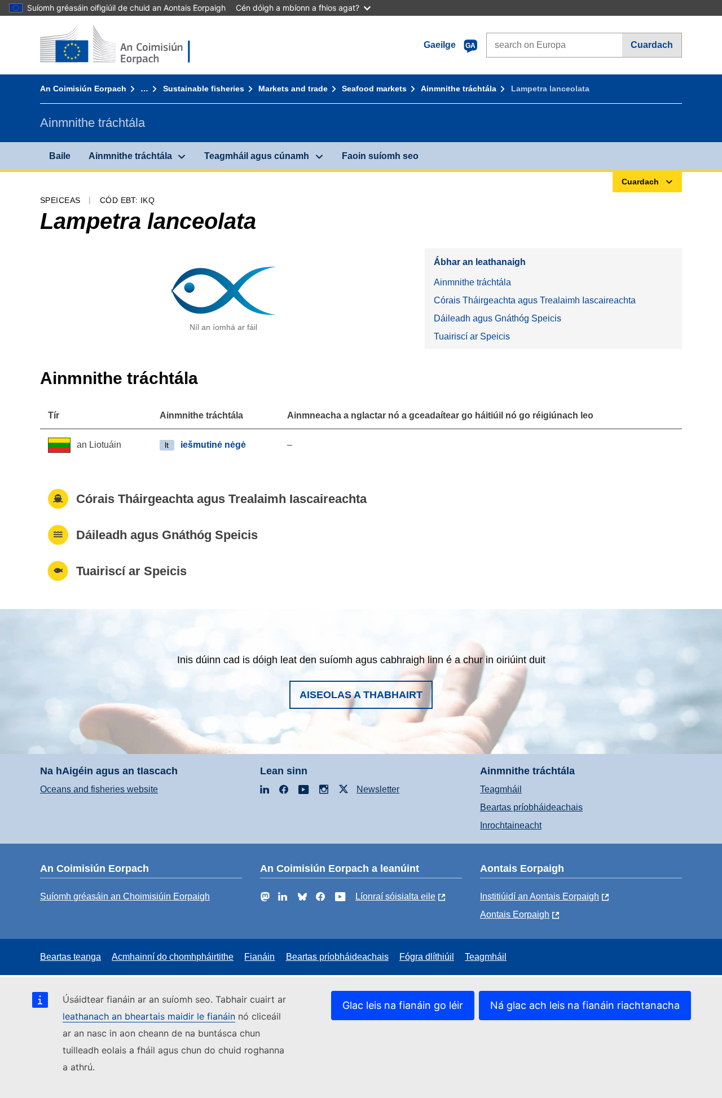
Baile (60, 156)
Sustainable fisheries (203, 88)
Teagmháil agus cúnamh (256, 156)
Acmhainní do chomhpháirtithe (173, 957)
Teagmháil (501, 789)
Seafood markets (374, 88)
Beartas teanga (70, 957)
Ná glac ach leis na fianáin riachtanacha (585, 1005)
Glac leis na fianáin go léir (402, 1005)
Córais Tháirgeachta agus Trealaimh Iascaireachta (535, 300)
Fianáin (259, 957)
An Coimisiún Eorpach (83, 88)
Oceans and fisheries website (99, 789)
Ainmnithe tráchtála (458, 88)
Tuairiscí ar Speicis (472, 336)
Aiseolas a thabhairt (361, 694)
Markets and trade (293, 88)
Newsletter (377, 789)
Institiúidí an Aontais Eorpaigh (539, 896)
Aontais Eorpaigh (514, 914)
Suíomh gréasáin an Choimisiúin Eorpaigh (125, 896)
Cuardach (652, 45)
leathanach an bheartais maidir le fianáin (149, 1016)
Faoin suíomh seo (380, 156)
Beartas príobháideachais (531, 807)
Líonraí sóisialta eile (395, 896)
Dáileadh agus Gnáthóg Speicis (497, 318)
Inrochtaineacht (511, 825)
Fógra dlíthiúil (426, 957)
